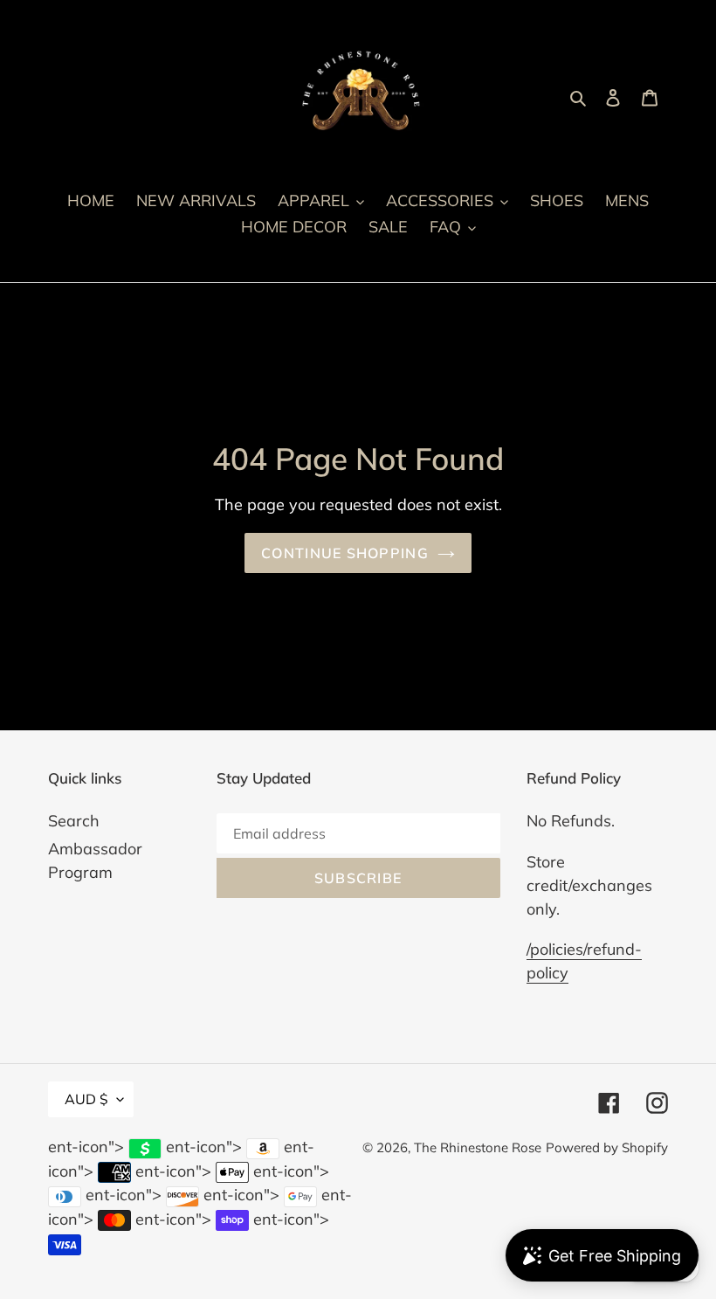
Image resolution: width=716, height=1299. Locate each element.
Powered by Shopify (607, 1147)
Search (74, 821)
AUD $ (86, 1099)
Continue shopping (345, 553)
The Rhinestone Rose (477, 1147)
